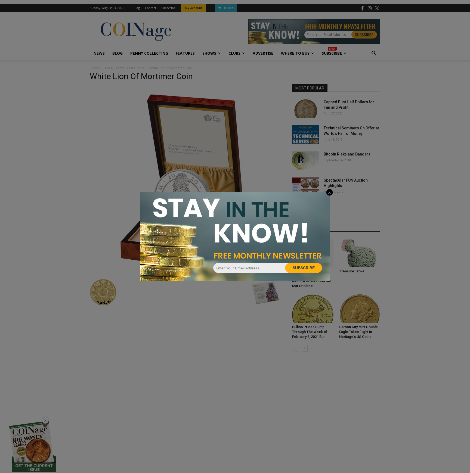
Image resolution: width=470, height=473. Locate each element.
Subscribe (304, 268)
